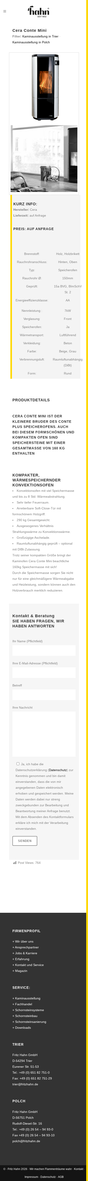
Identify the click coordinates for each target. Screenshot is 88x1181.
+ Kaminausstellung (26, 998)
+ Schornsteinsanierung (29, 1022)
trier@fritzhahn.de (25, 1084)
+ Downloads (21, 1027)
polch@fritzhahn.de (26, 1141)
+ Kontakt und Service (28, 965)
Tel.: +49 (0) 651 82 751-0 (31, 1072)
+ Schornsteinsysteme (28, 1010)
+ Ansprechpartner (25, 947)
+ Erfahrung (20, 959)
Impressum (31, 1177)
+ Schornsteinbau (24, 1016)
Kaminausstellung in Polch (31, 42)
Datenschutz (58, 770)
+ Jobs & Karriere (24, 953)
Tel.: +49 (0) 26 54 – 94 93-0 (32, 1129)
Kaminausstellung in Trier (40, 36)
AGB (61, 1177)
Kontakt (78, 1169)
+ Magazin (19, 971)
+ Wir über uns (22, 941)
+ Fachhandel (22, 1004)
